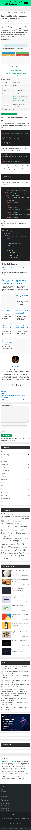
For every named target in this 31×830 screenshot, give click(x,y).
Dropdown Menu (10, 524)
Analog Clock (9, 514)
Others (3, 486)
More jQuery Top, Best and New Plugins (15, 73)
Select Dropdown (22, 547)
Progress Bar (5, 544)
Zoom (2, 501)
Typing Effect (15, 556)
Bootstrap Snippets (5, 803)
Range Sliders (12, 544)
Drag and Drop (18, 521)
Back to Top (25, 514)
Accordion (3, 452)
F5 (25, 3)
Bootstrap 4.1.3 (17, 98)
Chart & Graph (4, 461)
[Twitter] (14, 385)
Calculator (6, 516)
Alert (3, 393)
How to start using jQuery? (15, 70)
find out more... (14, 780)
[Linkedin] (10, 385)
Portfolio (3, 489)
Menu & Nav (4, 479)
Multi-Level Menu (12, 536)
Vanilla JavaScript (5, 498)
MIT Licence (16, 88)
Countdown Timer (16, 519)
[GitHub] (17, 823)
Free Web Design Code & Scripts (9, 761)
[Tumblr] (16, 385)
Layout (3, 473)
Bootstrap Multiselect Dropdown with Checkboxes (15, 675)
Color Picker (25, 516)
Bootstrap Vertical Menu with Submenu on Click (14, 707)
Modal (4, 391)
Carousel (3, 458)
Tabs (15, 553)
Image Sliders (10, 533)
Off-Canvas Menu (17, 538)
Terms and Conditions (6, 794)
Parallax (6, 541)
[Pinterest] (20, 385)
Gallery (3, 467)
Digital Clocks (9, 521)
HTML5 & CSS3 (5, 470)
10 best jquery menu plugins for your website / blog (16, 400)
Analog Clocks (17, 514)
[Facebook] (18, 385)
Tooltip (9, 556)
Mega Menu (24, 533)
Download (13, 114)
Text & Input (4, 495)
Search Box (15, 547)
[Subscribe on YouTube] (10, 823)
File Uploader (22, 524)
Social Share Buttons (9, 553)
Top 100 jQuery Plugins (15, 75)
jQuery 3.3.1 (16, 96)
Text (22, 553)
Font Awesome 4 (19, 100)
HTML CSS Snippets (5, 808)
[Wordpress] (12, 385)
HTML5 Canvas (18, 530)
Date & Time (4, 464)
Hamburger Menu (7, 527)
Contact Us (3, 791)
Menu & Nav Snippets (6, 810)
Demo (5, 114)
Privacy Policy (4, 796)
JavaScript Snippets (6, 805)
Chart (20, 516)
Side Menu (13, 550)
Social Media (4, 492)
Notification (5, 538)
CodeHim (22, 828)
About (2, 789)
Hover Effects (9, 530)
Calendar (16, 516)
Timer (5, 556)
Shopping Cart (4, 550)
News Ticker (21, 536)
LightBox (3, 476)
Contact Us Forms (6, 518)
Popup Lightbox (18, 541)
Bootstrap (3, 455)
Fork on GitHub (16, 93)
